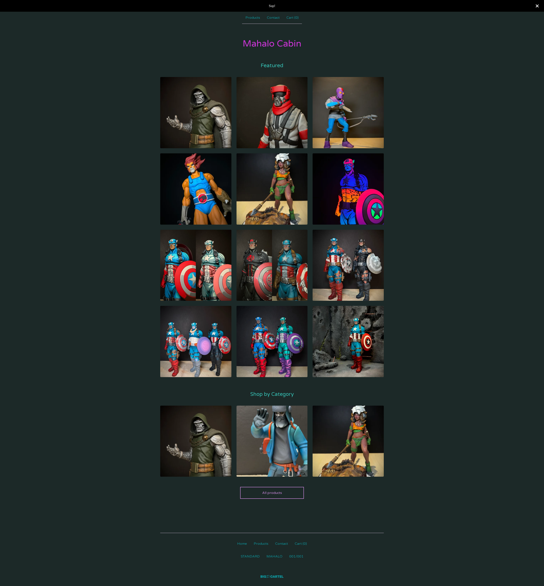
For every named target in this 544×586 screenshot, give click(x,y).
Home (242, 544)
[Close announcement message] (537, 6)
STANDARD (250, 556)
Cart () (292, 18)
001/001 (296, 556)
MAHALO (274, 556)
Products (252, 18)
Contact (273, 18)
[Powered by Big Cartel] (272, 576)
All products (272, 493)
